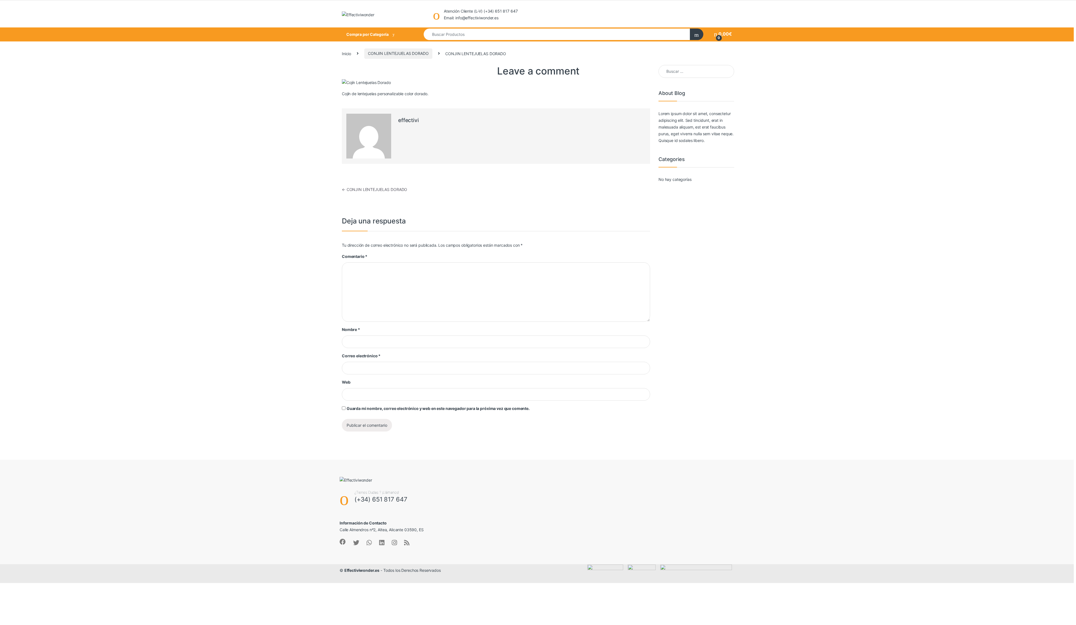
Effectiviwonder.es (361, 570)
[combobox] (557, 34)
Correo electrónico (361, 355)
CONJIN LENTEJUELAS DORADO (398, 53)
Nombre (351, 329)
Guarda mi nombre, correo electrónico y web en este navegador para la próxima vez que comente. (438, 408)
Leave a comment (538, 71)
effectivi (408, 120)
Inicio (346, 53)
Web (346, 382)
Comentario (354, 256)
